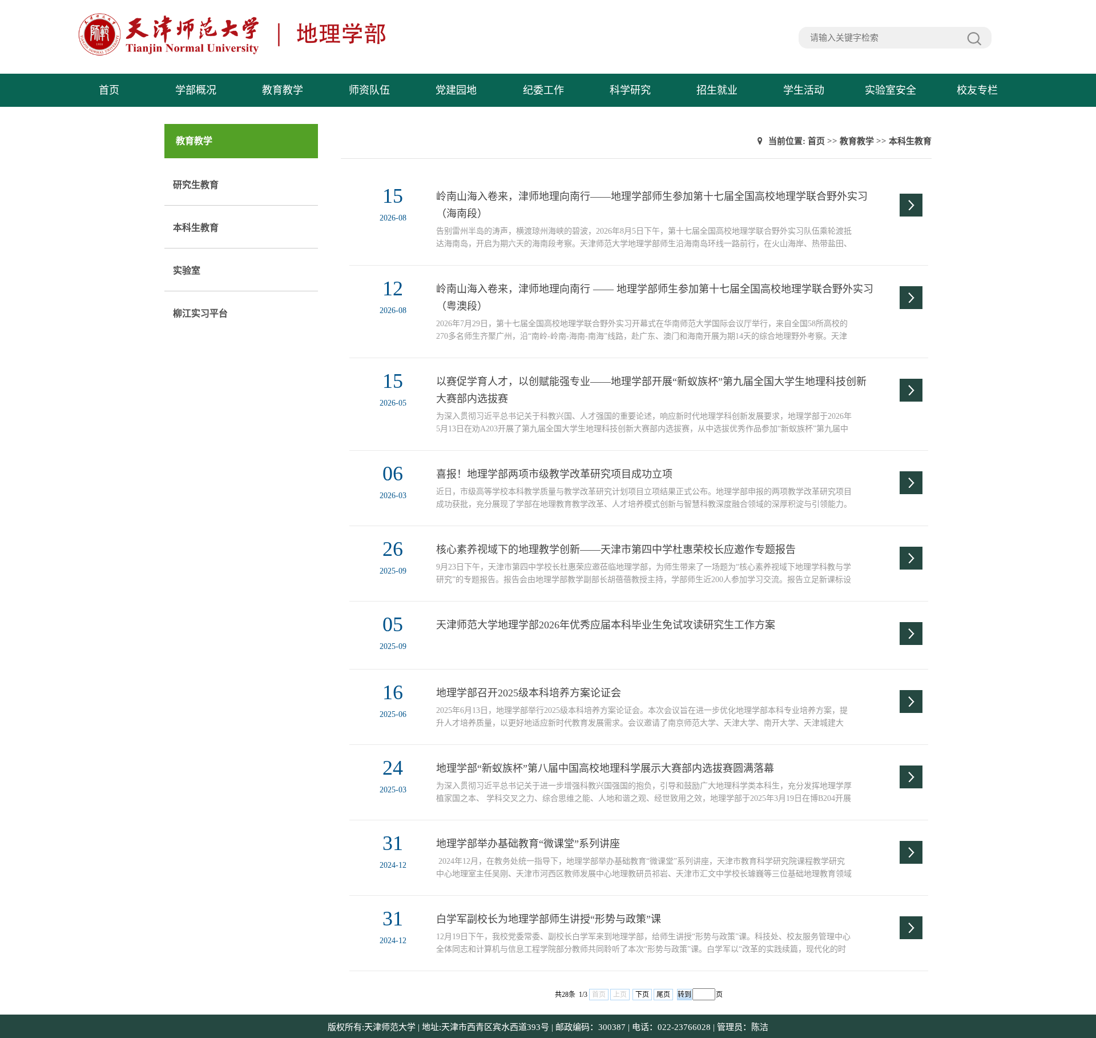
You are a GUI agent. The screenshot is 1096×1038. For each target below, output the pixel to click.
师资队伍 (369, 90)
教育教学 (282, 90)
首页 (109, 90)
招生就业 (717, 90)
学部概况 (195, 90)
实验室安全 (890, 90)
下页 (642, 995)
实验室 (186, 270)
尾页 (663, 995)
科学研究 (630, 90)
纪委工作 (543, 90)
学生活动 (803, 90)
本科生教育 (196, 228)
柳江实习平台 (200, 313)
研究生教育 (196, 185)
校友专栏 (977, 90)
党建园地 (456, 90)
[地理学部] (314, 54)
